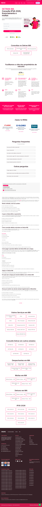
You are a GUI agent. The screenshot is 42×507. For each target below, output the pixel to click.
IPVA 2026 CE (31, 418)
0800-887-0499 (5, 448)
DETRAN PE (21, 349)
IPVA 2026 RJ (21, 413)
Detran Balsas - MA (10, 394)
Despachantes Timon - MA (26, 369)
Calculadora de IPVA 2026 (10, 316)
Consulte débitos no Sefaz (19, 441)
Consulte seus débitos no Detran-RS (20, 473)
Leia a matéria (7, 130)
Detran (16, 431)
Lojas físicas (4, 446)
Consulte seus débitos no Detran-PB (20, 484)
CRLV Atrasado (21, 320)
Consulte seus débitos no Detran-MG (6, 472)
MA (19, 431)
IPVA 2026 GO (21, 418)
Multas (3, 255)
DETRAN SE (26, 353)
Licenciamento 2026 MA (21, 49)
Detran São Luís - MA (16, 399)
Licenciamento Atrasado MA (26, 53)
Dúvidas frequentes (5, 449)
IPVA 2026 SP (10, 409)
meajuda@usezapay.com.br (7, 451)
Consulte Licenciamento (18, 442)
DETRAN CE (31, 344)
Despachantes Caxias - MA (21, 364)
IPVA (20, 200)
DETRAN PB (10, 349)
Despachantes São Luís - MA (15, 369)
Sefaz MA (10, 325)
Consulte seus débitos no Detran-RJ (20, 470)
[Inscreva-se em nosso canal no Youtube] (21, 461)
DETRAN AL (10, 344)
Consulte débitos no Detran (19, 438)
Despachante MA (21, 325)
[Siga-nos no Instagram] (19, 461)
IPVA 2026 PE (21, 422)
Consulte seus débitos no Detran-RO (20, 486)
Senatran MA (31, 325)
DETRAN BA (21, 344)
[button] (21, 147)
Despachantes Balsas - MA (10, 364)
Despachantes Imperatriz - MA (31, 364)
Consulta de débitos (11, 431)
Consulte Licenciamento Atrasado (20, 444)
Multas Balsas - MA (10, 379)
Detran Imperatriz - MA (31, 394)
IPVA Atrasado (31, 442)
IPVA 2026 (30, 441)
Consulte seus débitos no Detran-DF (6, 470)
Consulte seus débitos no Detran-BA (20, 476)
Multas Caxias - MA (21, 379)
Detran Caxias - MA (21, 394)
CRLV (10, 320)
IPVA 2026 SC (31, 413)
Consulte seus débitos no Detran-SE (20, 487)
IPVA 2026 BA (10, 418)
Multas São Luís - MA (16, 384)
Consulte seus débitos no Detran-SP (20, 471)
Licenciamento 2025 (18, 445)
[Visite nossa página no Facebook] (17, 461)
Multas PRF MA (31, 329)
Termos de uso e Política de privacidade (14, 33)
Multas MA (15, 53)
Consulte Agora (11, 31)
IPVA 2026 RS (10, 413)
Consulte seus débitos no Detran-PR (6, 473)
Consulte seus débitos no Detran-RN (20, 474)
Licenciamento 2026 (18, 447)
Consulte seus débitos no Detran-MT (6, 483)
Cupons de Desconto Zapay (33, 444)
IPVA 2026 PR (31, 409)
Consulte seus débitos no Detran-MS (20, 483)
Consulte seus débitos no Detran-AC (6, 480)
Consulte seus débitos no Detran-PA (6, 485)
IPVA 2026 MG (21, 409)
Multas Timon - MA (26, 383)
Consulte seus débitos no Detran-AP (6, 479)
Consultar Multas (17, 448)
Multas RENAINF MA (21, 334)
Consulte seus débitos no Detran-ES (20, 477)
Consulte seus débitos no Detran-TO (6, 489)
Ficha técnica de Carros (18, 454)
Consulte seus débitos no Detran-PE (6, 476)
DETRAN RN (15, 353)
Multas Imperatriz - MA (31, 379)
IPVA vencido (4, 233)
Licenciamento (31, 316)
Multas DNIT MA (21, 329)
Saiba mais (30, 494)
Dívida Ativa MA (31, 320)
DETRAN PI (31, 349)
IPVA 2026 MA (10, 48)
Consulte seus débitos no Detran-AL (20, 480)
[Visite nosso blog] (15, 461)
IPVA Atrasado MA (32, 48)
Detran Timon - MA (26, 398)
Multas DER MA (10, 329)
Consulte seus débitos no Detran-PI (6, 486)
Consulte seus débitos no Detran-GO (6, 482)
